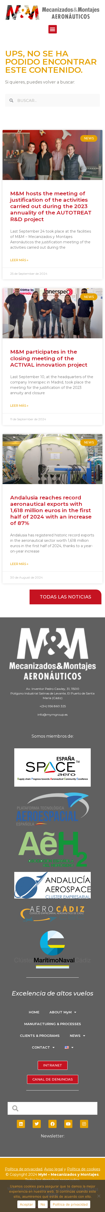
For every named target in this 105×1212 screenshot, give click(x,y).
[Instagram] (84, 1124)
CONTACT (41, 1047)
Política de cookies (83, 1169)
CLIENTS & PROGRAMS (40, 1036)
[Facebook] (52, 1124)
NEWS (75, 1036)
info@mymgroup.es (52, 714)
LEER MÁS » (19, 260)
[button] (52, 29)
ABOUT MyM (60, 1012)
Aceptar (26, 1204)
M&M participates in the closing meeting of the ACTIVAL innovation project (48, 358)
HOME (34, 1012)
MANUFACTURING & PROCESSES (52, 1024)
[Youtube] (68, 1124)
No (43, 1204)
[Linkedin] (21, 1124)
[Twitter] (37, 1124)
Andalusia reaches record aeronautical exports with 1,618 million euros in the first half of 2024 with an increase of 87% (50, 510)
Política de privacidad (23, 1169)
